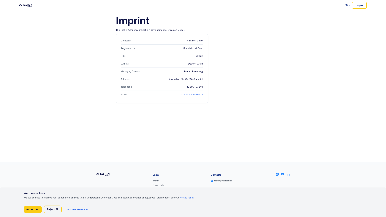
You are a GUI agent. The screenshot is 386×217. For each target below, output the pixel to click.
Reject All (53, 209)
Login (359, 5)
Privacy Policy (159, 185)
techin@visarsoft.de (223, 180)
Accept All (32, 209)
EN (346, 5)
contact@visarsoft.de (192, 94)
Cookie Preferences (77, 209)
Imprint (156, 180)
